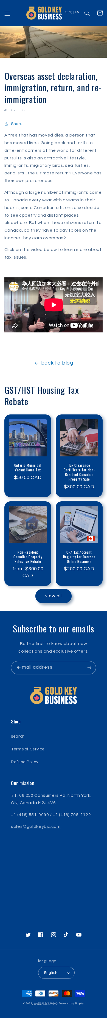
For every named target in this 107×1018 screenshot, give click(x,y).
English (51, 973)
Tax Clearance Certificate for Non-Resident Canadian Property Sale (79, 472)
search (18, 736)
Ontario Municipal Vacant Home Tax (27, 467)
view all (53, 596)
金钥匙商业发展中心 (46, 1003)
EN (77, 12)
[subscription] (89, 667)
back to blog (57, 363)
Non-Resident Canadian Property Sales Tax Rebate (27, 557)
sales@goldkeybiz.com (36, 826)
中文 (68, 12)
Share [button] (17, 124)
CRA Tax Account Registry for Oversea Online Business (79, 557)
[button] (7, 13)
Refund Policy (24, 762)
